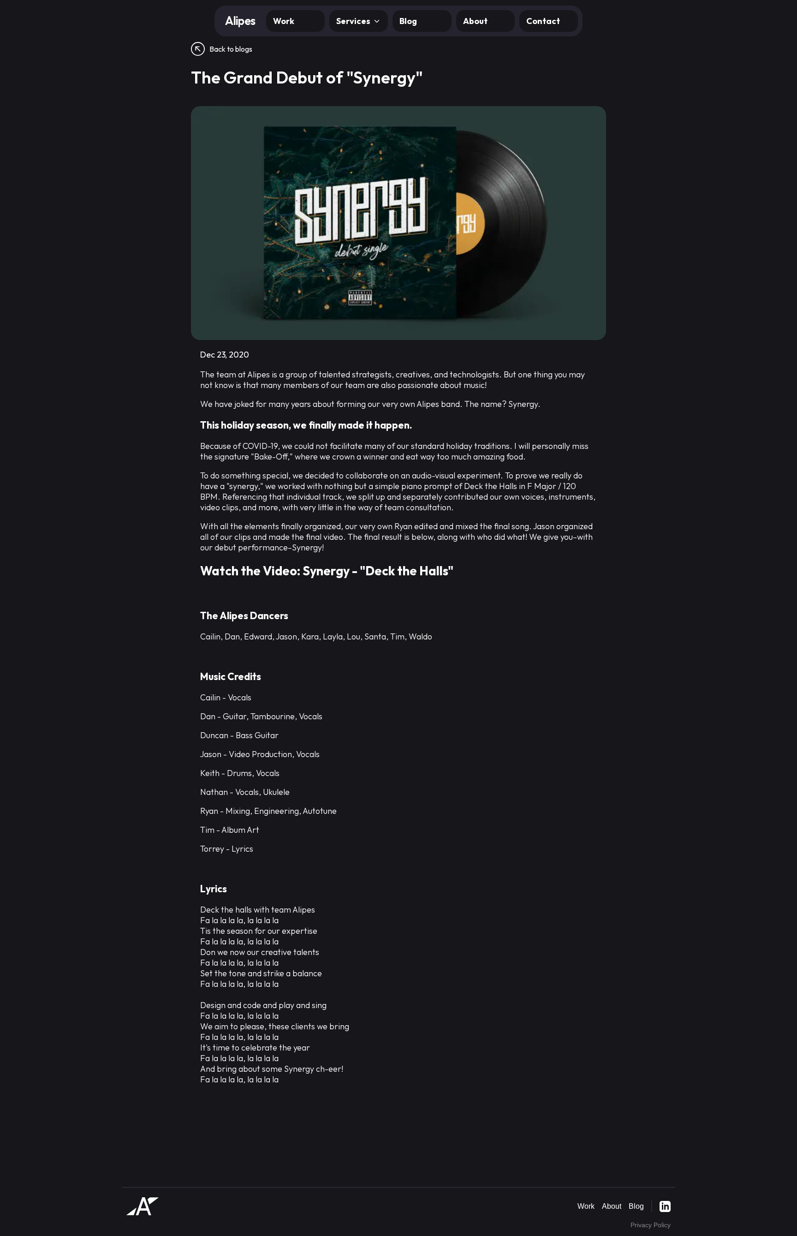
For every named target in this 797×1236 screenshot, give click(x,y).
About (475, 21)
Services (353, 21)
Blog (408, 21)
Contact (543, 21)
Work (283, 21)
